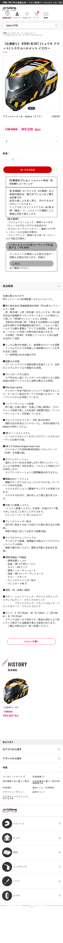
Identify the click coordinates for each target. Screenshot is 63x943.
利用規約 (7, 787)
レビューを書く (31, 641)
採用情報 (37, 777)
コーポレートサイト (12, 777)
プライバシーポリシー (14, 792)
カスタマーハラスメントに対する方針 (16, 797)
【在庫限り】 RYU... (11, 707)
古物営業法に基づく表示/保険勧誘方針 (46, 782)
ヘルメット (15, 33)
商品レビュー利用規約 (44, 787)
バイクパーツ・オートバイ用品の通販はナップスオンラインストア (26, 905)
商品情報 (8, 286)
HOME (5, 33)
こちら (16, 263)
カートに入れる (27, 169)
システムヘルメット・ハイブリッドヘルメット (23, 35)
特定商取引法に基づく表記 (16, 781)
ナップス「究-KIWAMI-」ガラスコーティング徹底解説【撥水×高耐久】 (31, 2)
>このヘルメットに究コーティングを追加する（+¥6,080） (31, 246)
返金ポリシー (39, 792)
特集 (5, 767)
